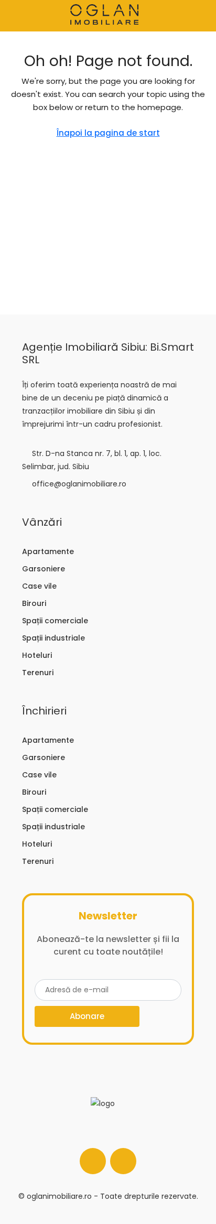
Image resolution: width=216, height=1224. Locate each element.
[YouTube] (123, 1161)
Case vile (39, 586)
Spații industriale (53, 638)
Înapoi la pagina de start (108, 132)
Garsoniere (43, 569)
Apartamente (48, 551)
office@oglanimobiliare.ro (79, 484)
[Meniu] (16, 16)
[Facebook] (93, 1161)
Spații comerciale (55, 620)
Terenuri (37, 672)
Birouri (34, 603)
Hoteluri (37, 655)
